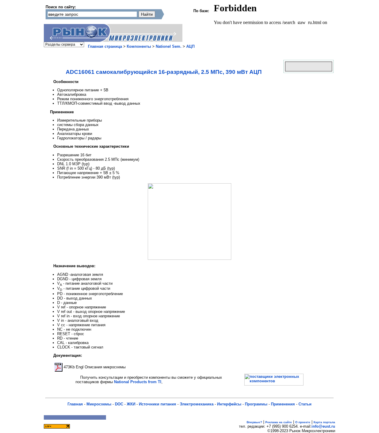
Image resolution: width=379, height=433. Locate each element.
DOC (119, 404)
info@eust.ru (323, 426)
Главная (75, 404)
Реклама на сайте (278, 422)
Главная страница (105, 46)
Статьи (304, 404)
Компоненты (139, 46)
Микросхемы (98, 404)
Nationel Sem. (169, 46)
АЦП (190, 46)
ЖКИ (131, 404)
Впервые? (254, 422)
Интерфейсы (229, 404)
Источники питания (157, 404)
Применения (283, 404)
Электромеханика (196, 404)
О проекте (302, 422)
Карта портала (324, 422)
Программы (256, 404)
